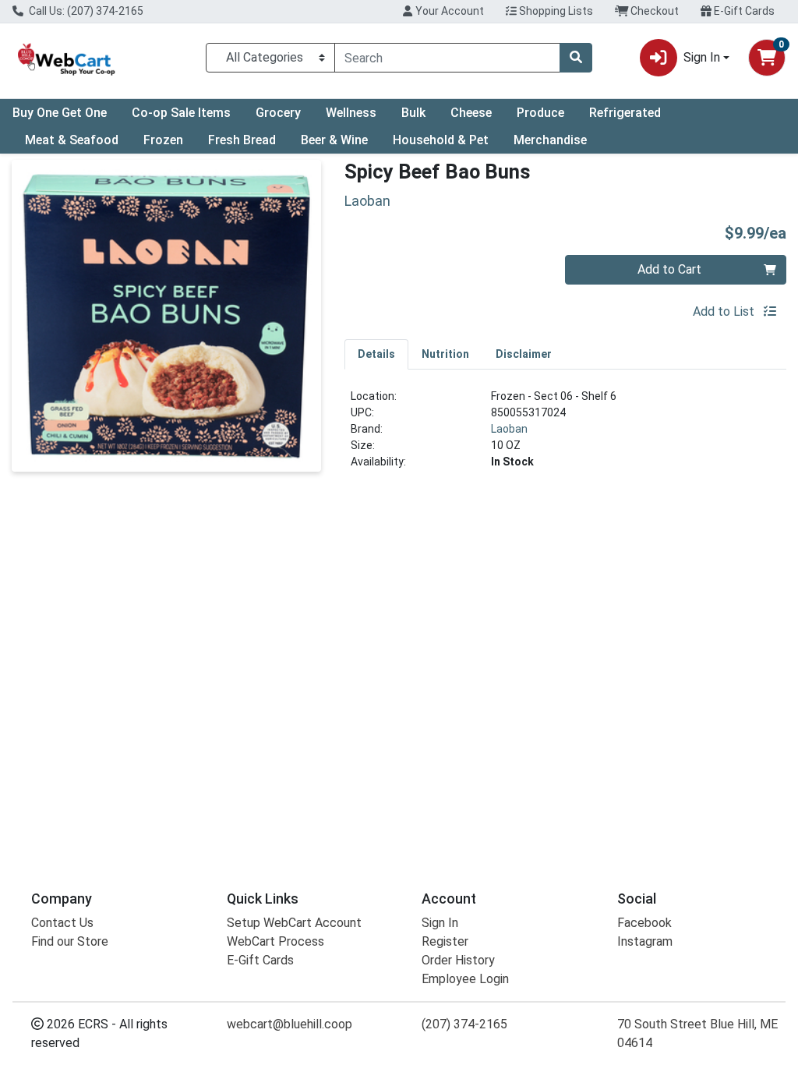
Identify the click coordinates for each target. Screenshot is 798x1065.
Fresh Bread (242, 140)
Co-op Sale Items (181, 112)
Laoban (509, 429)
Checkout (653, 11)
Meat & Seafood (71, 140)
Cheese (471, 112)
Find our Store (69, 941)
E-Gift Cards (743, 11)
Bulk (413, 112)
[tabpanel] (565, 435)
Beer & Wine (334, 140)
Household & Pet (441, 140)
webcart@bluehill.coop (289, 1024)
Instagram (645, 941)
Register (445, 941)
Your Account (448, 11)
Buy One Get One (59, 112)
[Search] (576, 58)
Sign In (440, 922)
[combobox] (447, 58)
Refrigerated (625, 112)
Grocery (278, 112)
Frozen (163, 140)
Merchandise (550, 140)
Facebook (644, 922)
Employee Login (465, 978)
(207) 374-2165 (464, 1024)
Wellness (351, 112)
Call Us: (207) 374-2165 (84, 11)
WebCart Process (275, 941)
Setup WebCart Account (294, 922)
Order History (458, 960)
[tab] (376, 354)
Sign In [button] (701, 57)
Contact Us (62, 922)
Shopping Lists (555, 11)
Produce (540, 112)
